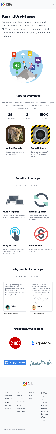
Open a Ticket (21, 401)
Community (20, 398)
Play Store (8, 408)
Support (19, 395)
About (31, 398)
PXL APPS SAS (11, 429)
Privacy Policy (21, 411)
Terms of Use (21, 408)
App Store (8, 405)
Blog (30, 395)
